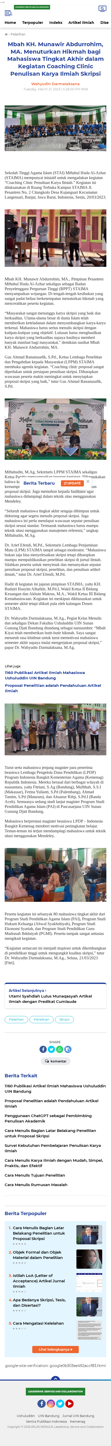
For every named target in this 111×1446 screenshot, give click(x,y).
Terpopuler (32, 22)
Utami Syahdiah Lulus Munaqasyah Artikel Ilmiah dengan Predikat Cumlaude (50, 999)
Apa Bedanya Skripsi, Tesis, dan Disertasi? (39, 1302)
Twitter (62, 1410)
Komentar (58, 1061)
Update (74, 483)
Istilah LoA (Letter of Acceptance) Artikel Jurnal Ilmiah (39, 1281)
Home (10, 22)
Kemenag (77, 1421)
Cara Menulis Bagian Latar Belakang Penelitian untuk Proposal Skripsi (39, 1233)
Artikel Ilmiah (81, 22)
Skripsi (64, 1019)
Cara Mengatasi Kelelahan (38, 1323)
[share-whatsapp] (59, 1049)
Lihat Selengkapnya (54, 1349)
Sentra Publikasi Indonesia (46, 1421)
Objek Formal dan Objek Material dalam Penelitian (38, 1255)
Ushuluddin (26, 1416)
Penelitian (41, 1019)
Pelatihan (16, 1019)
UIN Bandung (48, 1416)
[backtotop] (55, 1380)
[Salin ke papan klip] (68, 1049)
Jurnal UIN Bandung (78, 1416)
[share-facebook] (43, 1049)
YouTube (73, 1410)
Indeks (55, 22)
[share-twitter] (51, 1049)
